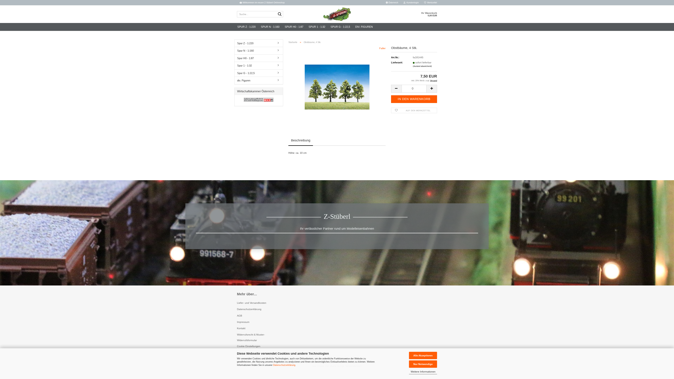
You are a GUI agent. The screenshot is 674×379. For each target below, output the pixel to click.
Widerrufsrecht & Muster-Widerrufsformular (251, 337)
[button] (392, 2)
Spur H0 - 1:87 (294, 26)
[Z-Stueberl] (337, 14)
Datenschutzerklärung (284, 365)
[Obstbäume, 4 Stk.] (337, 85)
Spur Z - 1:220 (246, 26)
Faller (382, 48)
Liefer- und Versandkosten (251, 302)
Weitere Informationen (423, 371)
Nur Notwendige (423, 364)
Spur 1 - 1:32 (317, 26)
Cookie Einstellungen (248, 346)
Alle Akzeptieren (423, 355)
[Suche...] (279, 14)
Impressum (243, 322)
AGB (239, 315)
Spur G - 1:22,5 (340, 26)
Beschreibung (300, 140)
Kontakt (241, 328)
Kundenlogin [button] (412, 2)
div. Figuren (364, 26)
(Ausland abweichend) (422, 66)
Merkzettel (431, 2)
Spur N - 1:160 (270, 26)
